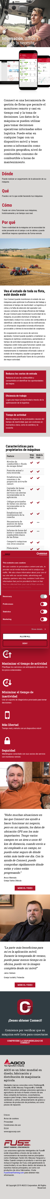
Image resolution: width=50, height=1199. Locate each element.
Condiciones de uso (12, 1125)
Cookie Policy (25, 587)
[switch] (43, 604)
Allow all (25, 636)
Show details (36, 629)
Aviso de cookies (11, 1118)
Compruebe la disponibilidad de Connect (25, 1041)
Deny (25, 643)
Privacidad (8, 1122)
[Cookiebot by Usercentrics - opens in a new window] (36, 554)
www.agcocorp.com (12, 1131)
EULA (6, 1128)
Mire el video (25, 888)
